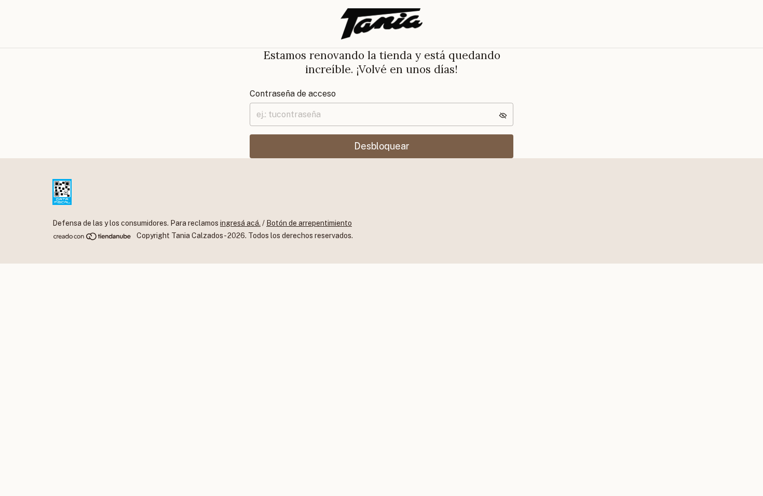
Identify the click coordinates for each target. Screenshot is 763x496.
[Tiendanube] (92, 239)
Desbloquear (382, 146)
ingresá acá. (240, 223)
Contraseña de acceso (293, 94)
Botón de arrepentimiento (309, 223)
